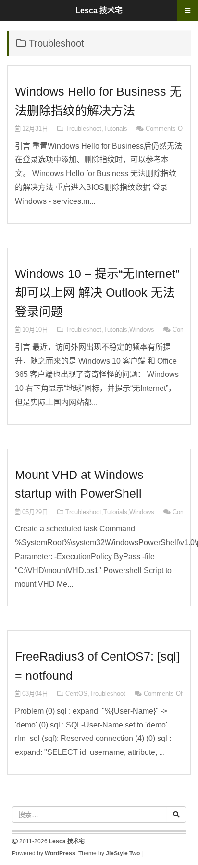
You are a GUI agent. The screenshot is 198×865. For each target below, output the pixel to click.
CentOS (76, 693)
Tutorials (115, 128)
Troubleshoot (83, 128)
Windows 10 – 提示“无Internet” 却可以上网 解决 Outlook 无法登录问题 (97, 292)
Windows (141, 329)
